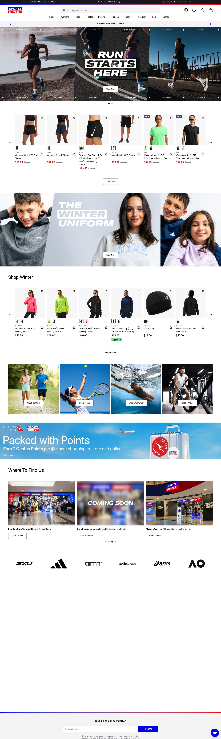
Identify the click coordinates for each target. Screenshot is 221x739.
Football (90, 17)
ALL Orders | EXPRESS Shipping (109, 2)
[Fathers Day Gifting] (110, 64)
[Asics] (162, 563)
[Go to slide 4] (115, 542)
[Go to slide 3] (112, 542)
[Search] (64, 10)
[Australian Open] (196, 563)
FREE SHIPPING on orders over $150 (42, 2)
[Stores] (186, 10)
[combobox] (110, 10)
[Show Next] (211, 143)
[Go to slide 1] (109, 103)
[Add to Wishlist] (42, 118)
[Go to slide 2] (112, 103)
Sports (129, 17)
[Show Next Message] (211, 24)
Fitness (115, 17)
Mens (51, 17)
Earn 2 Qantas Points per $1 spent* (178, 2)
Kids (78, 17)
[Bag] (211, 10)
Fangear (142, 17)
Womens (65, 17)
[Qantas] (110, 441)
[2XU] (24, 563)
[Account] (202, 10)
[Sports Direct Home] (15, 10)
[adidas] (59, 563)
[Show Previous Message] (10, 24)
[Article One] (127, 563)
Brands (166, 17)
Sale (154, 17)
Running (101, 17)
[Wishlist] (194, 10)
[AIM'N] (93, 563)
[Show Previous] (10, 143)
